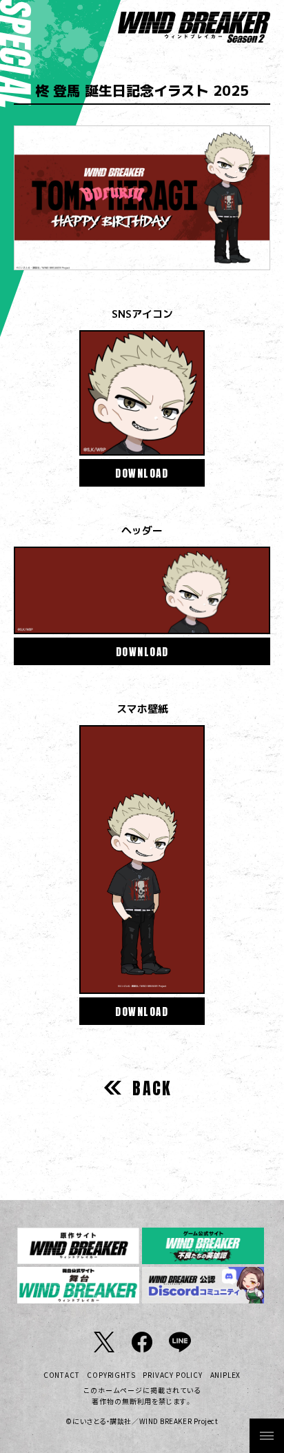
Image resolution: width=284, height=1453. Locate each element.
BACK (152, 1088)
